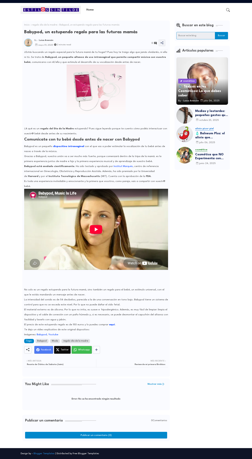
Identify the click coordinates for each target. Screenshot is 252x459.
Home (90, 9)
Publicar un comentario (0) (96, 435)
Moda (55, 341)
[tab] (90, 10)
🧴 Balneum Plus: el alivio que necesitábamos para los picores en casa (210, 135)
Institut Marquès (123, 166)
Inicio (27, 25)
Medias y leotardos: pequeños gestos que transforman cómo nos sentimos (211, 113)
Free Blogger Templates (86, 453)
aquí (112, 324)
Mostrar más (155, 384)
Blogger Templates (44, 453)
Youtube (53, 334)
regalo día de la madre (44, 25)
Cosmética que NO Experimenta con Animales (209, 157)
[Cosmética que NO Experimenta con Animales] (184, 155)
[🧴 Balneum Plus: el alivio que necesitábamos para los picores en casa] (184, 134)
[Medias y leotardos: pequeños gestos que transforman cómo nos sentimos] (184, 115)
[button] (228, 10)
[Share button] (96, 350)
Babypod (42, 334)
